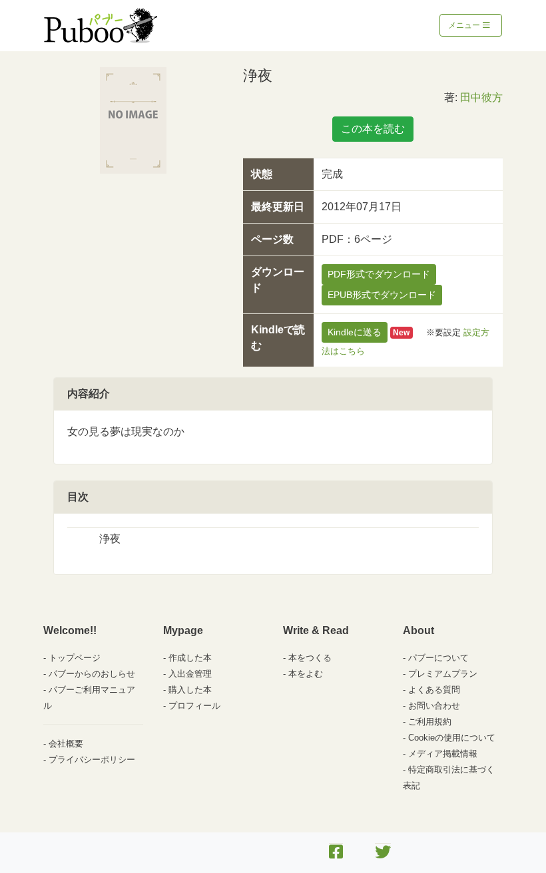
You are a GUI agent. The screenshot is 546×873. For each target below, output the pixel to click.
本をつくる (310, 658)
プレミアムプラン (442, 674)
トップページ (75, 658)
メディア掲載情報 (442, 754)
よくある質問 (434, 690)
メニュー (465, 25)
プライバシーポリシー (92, 760)
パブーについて (438, 658)
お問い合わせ (434, 706)
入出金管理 (190, 674)
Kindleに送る (355, 332)
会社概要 (66, 744)
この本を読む (373, 128)
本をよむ (305, 674)
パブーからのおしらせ (92, 674)
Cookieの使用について (451, 738)
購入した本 (190, 690)
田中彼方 (481, 97)
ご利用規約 (429, 722)
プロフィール (194, 706)
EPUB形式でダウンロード (382, 294)
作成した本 (190, 658)
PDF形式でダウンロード (379, 274)
